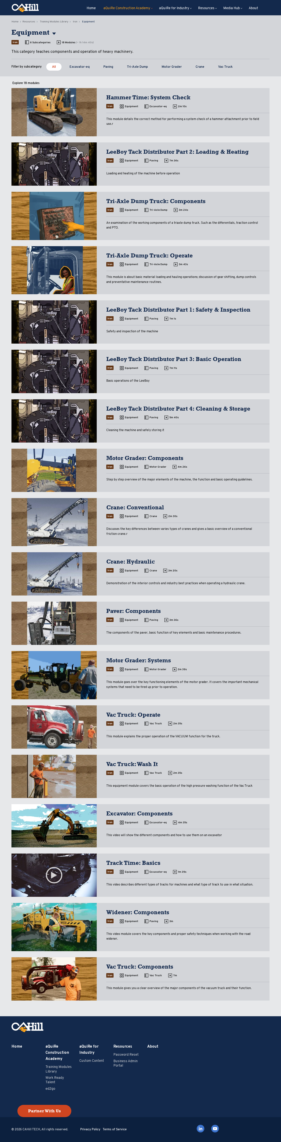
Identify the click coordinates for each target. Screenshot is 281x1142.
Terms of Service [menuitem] (115, 1129)
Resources (28, 21)
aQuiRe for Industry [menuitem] (174, 8)
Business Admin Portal (125, 1063)
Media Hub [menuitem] (231, 8)
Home (15, 21)
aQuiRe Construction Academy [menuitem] (126, 8)
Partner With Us (44, 1110)
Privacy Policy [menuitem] (90, 1129)
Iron (75, 21)
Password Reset (126, 1055)
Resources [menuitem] (206, 8)
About (152, 1046)
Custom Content (91, 1061)
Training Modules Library (54, 21)
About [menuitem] (253, 8)
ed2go (50, 1089)
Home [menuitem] (91, 8)
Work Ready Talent (54, 1080)
